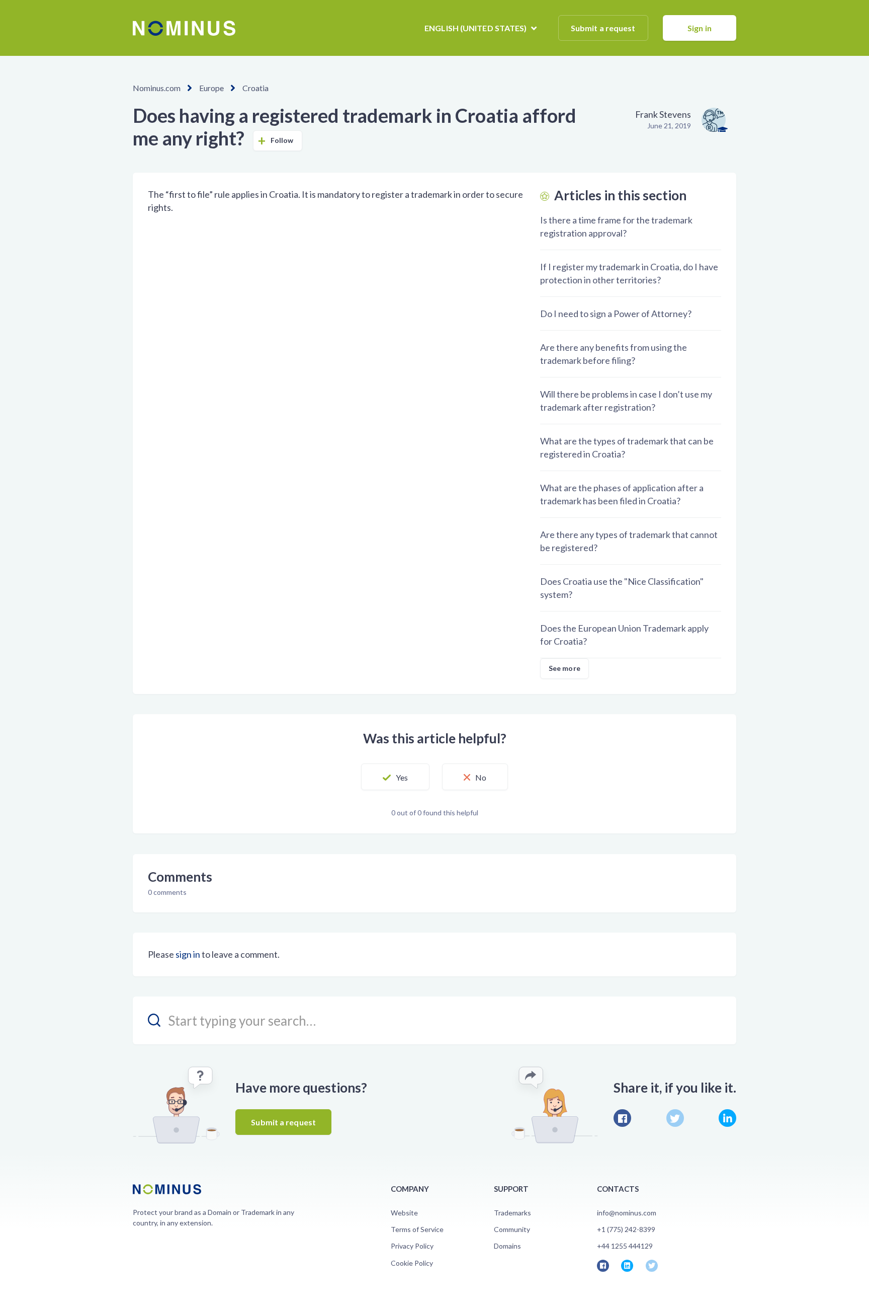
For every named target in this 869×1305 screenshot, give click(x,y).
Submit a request (603, 28)
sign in (188, 954)
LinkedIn (727, 1118)
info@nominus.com (626, 1212)
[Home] (184, 28)
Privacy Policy (412, 1246)
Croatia (255, 88)
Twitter (675, 1118)
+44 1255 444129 (625, 1246)
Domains (507, 1246)
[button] (395, 777)
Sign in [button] (699, 28)
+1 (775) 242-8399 (626, 1229)
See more (564, 668)
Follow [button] (282, 140)
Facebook (622, 1118)
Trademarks (512, 1212)
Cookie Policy (412, 1263)
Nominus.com (157, 88)
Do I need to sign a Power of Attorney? (615, 313)
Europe (211, 88)
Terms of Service (417, 1229)
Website (404, 1212)
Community (512, 1229)
